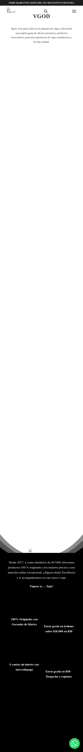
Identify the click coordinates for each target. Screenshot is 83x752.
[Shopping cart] (61, 11)
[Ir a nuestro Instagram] (53, 693)
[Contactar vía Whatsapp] (29, 693)
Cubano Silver (41, 505)
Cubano (41, 426)
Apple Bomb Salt (41, 111)
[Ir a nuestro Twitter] (66, 693)
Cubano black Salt (41, 347)
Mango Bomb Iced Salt (41, 190)
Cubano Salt (41, 268)
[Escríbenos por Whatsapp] (74, 743)
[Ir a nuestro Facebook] (41, 693)
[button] (74, 11)
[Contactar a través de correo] (16, 693)
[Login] (53, 11)
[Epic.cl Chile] (11, 10)
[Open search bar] (46, 11)
